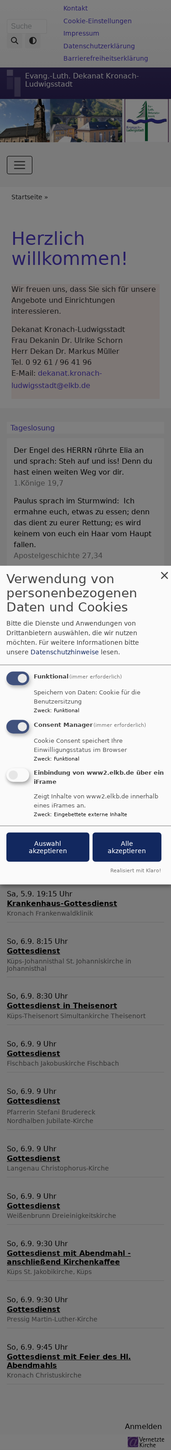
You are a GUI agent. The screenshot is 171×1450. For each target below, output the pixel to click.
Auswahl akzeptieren (48, 846)
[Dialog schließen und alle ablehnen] (164, 571)
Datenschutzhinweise (65, 652)
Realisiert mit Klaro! (135, 870)
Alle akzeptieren (127, 846)
